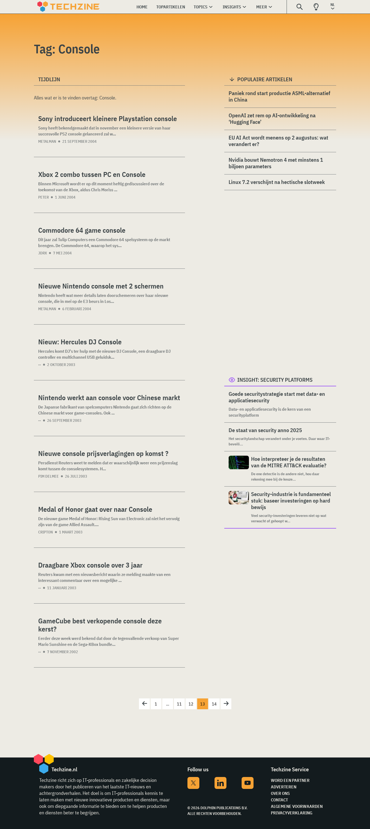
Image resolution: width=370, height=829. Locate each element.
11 (179, 704)
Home (142, 6)
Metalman (47, 141)
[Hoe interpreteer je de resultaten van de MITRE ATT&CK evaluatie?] (239, 469)
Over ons (280, 793)
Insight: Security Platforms (275, 379)
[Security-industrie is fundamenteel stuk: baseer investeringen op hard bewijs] (239, 507)
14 (214, 704)
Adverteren (283, 786)
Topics (200, 6)
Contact (279, 799)
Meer (261, 6)
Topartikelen (170, 6)
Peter (43, 197)
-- (39, 364)
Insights (232, 6)
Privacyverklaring (291, 812)
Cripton (45, 532)
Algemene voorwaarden (297, 806)
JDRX (42, 253)
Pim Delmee (48, 476)
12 (191, 704)
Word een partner (290, 780)
